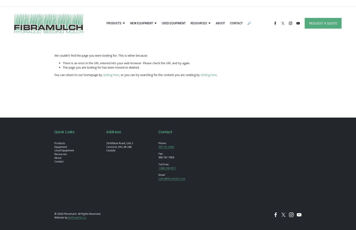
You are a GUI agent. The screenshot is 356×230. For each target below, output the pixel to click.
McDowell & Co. (77, 217)
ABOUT (220, 23)
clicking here (111, 75)
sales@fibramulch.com (171, 178)
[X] (283, 23)
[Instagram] (290, 23)
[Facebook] (275, 23)
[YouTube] (298, 23)
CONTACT (236, 23)
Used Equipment (174, 23)
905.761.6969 (166, 146)
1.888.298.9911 (167, 168)
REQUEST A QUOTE (323, 23)
